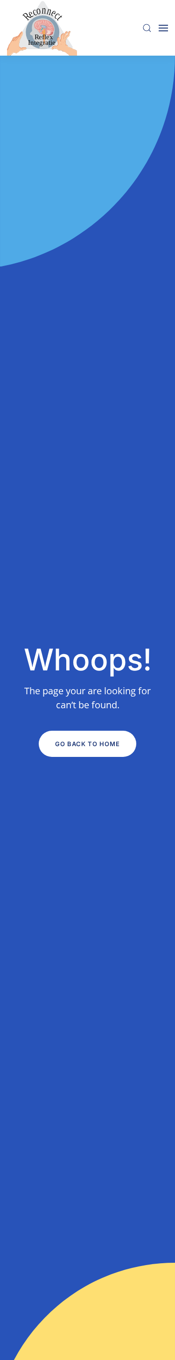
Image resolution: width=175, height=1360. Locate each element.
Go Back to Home (87, 744)
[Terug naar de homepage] (42, 28)
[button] (147, 28)
